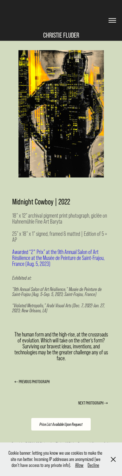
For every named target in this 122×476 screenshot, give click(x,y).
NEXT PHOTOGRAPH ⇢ (93, 402)
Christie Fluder (61, 35)
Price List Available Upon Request (61, 424)
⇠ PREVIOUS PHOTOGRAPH (32, 381)
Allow (79, 465)
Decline (93, 465)
